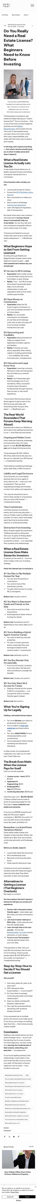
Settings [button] (18, 1200)
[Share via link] (18, 1136)
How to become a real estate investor (16, 1119)
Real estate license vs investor (14, 1094)
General (6, 1128)
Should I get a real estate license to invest (17, 1086)
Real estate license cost (12, 1123)
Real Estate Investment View (13, 1075)
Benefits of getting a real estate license (17, 1101)
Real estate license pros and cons (15, 1105)
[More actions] (32, 25)
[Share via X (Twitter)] (9, 1136)
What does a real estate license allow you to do (19, 1108)
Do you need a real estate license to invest (18, 1079)
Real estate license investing (13, 1090)
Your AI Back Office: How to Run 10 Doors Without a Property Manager (17, 1173)
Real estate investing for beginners (15, 1112)
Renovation (16, 15)
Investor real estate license (13, 1097)
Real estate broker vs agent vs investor (17, 1116)
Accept (27, 1197)
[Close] (34, 1188)
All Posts (5, 15)
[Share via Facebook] (5, 1136)
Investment (7, 1130)
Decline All (10, 1197)
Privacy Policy (14, 1192)
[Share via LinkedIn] (14, 1136)
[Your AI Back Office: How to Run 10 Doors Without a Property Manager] (18, 1159)
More (26, 15)
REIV (27, 1075)
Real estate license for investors (14, 1083)
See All (31, 1146)
